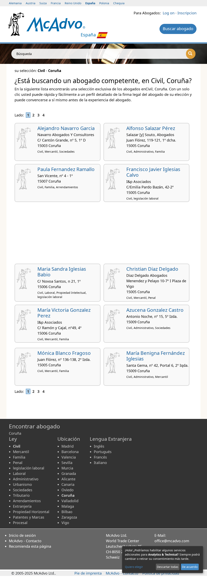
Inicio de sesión (22, 535)
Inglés (99, 446)
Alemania (15, 3)
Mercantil (21, 451)
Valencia (68, 457)
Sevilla (66, 462)
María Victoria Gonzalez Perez (64, 312)
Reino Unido (73, 3)
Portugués (103, 451)
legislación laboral (28, 468)
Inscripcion (186, 13)
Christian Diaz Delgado (152, 268)
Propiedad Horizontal (31, 511)
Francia (56, 3)
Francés (100, 457)
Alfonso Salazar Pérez (150, 128)
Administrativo (25, 479)
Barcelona (70, 451)
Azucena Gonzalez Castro (155, 309)
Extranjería (22, 506)
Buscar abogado (178, 28)
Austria (30, 3)
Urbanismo (22, 484)
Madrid (67, 446)
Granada (68, 473)
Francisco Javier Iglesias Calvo (153, 172)
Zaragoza (69, 517)
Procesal (20, 522)
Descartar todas (167, 567)
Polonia (104, 3)
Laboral (19, 473)
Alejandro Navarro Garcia (66, 128)
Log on (168, 13)
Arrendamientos (27, 500)
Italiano (100, 462)
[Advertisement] (103, 234)
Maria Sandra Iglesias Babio (61, 271)
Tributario (21, 495)
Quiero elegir (134, 567)
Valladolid (69, 500)
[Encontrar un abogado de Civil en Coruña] (55, 23)
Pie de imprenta (88, 573)
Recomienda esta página (30, 546)
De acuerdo (189, 567)
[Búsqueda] (190, 54)
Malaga (67, 506)
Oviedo (67, 489)
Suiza (43, 3)
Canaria (67, 484)
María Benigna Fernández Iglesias (155, 356)
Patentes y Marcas (28, 517)
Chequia (119, 3)
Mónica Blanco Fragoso (64, 353)
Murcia (67, 468)
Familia (19, 457)
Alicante (68, 479)
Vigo (65, 522)
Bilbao (66, 511)
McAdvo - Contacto (25, 540)
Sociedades (22, 489)
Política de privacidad (160, 573)
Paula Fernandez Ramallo (66, 169)
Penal (17, 462)
